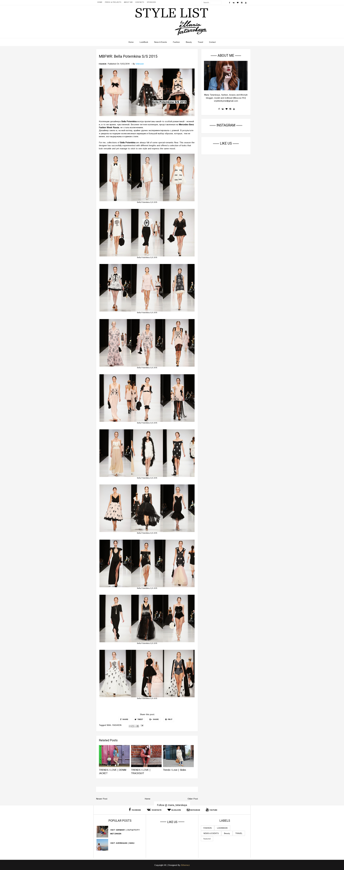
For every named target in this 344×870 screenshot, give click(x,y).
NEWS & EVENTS (211, 833)
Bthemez (185, 865)
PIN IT (169, 719)
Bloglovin (176, 810)
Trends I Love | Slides (174, 770)
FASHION (102, 64)
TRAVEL (238, 833)
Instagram (195, 810)
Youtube (213, 810)
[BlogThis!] (132, 726)
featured (207, 839)
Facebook (136, 810)
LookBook (144, 42)
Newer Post (101, 798)
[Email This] (130, 726)
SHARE (125, 719)
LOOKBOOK (222, 828)
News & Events (160, 42)
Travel (200, 42)
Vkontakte (156, 810)
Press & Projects (113, 2)
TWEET (140, 719)
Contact (212, 42)
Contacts (139, 2)
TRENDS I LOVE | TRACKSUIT (140, 771)
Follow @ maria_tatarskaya (172, 805)
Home (99, 2)
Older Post (193, 798)
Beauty (189, 42)
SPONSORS (151, 2)
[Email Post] (141, 725)
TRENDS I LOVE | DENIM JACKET (112, 771)
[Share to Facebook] (137, 726)
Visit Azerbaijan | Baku (122, 843)
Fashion (176, 42)
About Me (128, 2)
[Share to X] (135, 726)
